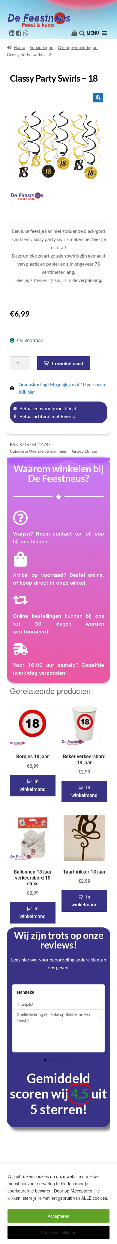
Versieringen (41, 47)
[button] (98, 97)
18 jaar (91, 451)
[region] (58, 1204)
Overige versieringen (78, 47)
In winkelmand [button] (33, 785)
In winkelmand (67, 363)
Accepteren (58, 1216)
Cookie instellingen (58, 1232)
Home (19, 47)
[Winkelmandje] (74, 33)
